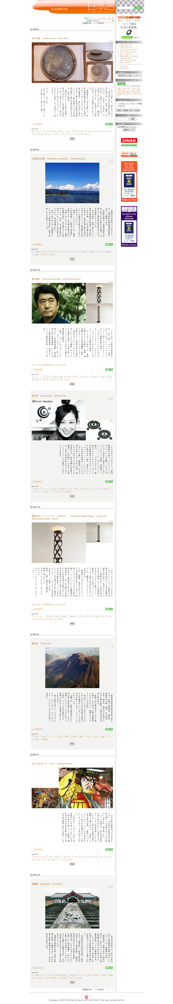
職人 (54, 489)
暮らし (58, 134)
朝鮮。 (55, 978)
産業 (92, 252)
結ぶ (88, 377)
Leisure (127, 54)
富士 (139, 90)
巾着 (138, 88)
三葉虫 (133, 88)
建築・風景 (124, 56)
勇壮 (51, 857)
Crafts (127, 47)
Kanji (126, 62)
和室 (128, 88)
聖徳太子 (108, 252)
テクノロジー (40, 616)
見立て (110, 131)
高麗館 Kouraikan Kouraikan (47, 884)
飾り (97, 857)
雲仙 (74, 737)
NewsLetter (124, 66)
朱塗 (45, 252)
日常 (47, 131)
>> (108, 23)
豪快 (58, 857)
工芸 (122, 47)
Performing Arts (128, 49)
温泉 (102, 737)
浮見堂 (37, 252)
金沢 (58, 380)
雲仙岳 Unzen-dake (43, 643)
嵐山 (124, 88)
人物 (122, 45)
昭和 (85, 252)
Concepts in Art (128, 52)
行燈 (104, 857)
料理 (89, 131)
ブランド (38, 377)
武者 (38, 860)
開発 (61, 377)
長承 (128, 94)
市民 (36, 857)
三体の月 (134, 90)
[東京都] (68, 492)
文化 (51, 975)
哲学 (57, 616)
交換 (36, 975)
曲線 (102, 377)
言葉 (82, 131)
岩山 (59, 737)
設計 (59, 492)
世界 (43, 380)
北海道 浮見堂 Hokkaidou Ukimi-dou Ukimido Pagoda (59, 159)
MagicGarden (124, 68)
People (127, 45)
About (86, 18)
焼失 (78, 252)
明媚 (51, 380)
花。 (82, 975)
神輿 (127, 92)
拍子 (43, 857)
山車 (53, 860)
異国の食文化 (61, 975)
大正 (63, 252)
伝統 (47, 978)
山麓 (36, 739)
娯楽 (40, 978)
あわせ (50, 134)
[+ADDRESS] (37, 124)
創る (90, 857)
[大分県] (69, 860)
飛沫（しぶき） (65, 131)
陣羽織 (120, 94)
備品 (123, 92)
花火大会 (67, 857)
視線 (110, 377)
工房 (47, 377)
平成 (102, 131)
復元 (43, 255)
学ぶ (43, 975)
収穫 (119, 90)
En (112, 41)
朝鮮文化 (73, 975)
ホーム (93, 18)
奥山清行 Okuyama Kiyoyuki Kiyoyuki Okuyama (56, 279)
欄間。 (120, 88)
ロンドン (45, 489)
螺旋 (64, 616)
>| (113, 23)
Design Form (129, 60)
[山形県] (67, 380)
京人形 (133, 94)
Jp (109, 41)
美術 (54, 377)
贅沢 (54, 131)
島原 (81, 737)
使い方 (111, 18)
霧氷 (67, 737)
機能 (71, 616)
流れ (44, 619)
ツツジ (51, 737)
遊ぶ (122, 54)
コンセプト (102, 18)
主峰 (43, 737)
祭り (99, 252)
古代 (70, 978)
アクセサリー (36, 492)
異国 (103, 975)
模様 (78, 134)
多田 (50, 616)
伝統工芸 (63, 489)
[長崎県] (45, 739)
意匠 (42, 134)
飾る (77, 489)
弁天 (75, 857)
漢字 (122, 62)
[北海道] (86, 134)
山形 (89, 975)
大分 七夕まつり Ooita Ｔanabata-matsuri (53, 763)
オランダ (127, 90)
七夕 (60, 860)
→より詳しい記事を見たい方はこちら (49, 365)
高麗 (96, 975)
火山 (95, 737)
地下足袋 (132, 92)
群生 (36, 737)
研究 (68, 377)
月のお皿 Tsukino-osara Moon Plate (50, 38)
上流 (82, 857)
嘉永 (119, 92)
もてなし (38, 131)
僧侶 (36, 255)
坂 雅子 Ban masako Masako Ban (49, 396)
